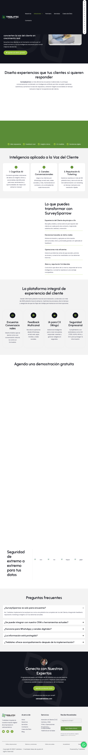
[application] (42, 13)
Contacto (25, 727)
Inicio (23, 720)
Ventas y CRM (45, 722)
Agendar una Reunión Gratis (44, 688)
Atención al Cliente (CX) (49, 720)
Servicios (25, 724)
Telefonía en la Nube (48, 731)
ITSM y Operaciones (47, 724)
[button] (84, 17)
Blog (23, 732)
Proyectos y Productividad (45, 727)
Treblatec (81, 749)
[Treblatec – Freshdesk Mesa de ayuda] (10, 17)
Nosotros (25, 722)
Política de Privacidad (70, 735)
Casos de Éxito (26, 729)
